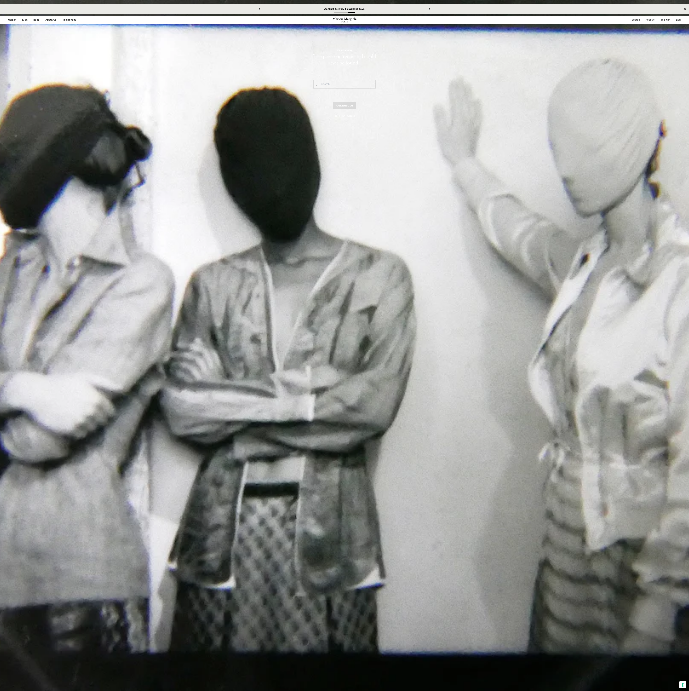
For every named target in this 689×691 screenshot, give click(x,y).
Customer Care (344, 106)
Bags (36, 20)
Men (24, 20)
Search (636, 20)
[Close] (685, 9)
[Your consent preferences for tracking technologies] (682, 684)
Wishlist (665, 20)
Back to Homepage (344, 116)
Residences (69, 20)
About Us (51, 20)
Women (12, 20)
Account (650, 20)
